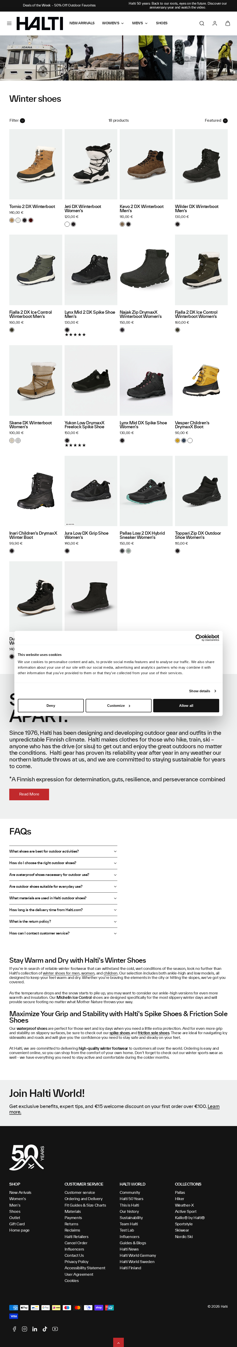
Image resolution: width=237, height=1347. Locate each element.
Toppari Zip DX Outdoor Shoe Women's (198, 535)
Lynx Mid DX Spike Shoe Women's (143, 425)
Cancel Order (76, 1243)
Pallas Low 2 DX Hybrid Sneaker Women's (142, 535)
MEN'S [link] (137, 23)
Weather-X (184, 1205)
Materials (73, 1212)
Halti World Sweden (137, 1262)
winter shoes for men (61, 973)
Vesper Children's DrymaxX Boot (192, 425)
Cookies (72, 1281)
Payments (73, 1218)
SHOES (162, 23)
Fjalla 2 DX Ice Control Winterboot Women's (196, 314)
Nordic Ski (184, 1237)
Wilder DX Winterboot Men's (196, 209)
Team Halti (129, 1224)
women (87, 973)
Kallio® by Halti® (190, 1218)
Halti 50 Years (131, 1199)
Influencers (74, 1249)
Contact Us (74, 1255)
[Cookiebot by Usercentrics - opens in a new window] (199, 637)
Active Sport (185, 1212)
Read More (29, 794)
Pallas (180, 1193)
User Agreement (79, 1274)
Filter (14, 120)
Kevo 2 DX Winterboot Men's (141, 209)
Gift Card (17, 1224)
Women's (17, 1199)
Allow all (186, 706)
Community (130, 1193)
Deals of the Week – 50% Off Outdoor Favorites (59, 5)
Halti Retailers (76, 1237)
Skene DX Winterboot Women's (30, 425)
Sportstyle (184, 1224)
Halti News (129, 1249)
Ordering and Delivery (84, 1199)
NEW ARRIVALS (82, 23)
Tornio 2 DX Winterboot (32, 207)
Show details (199, 691)
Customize (116, 706)
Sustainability (131, 1218)
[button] (9, 23)
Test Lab (127, 1230)
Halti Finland (130, 1268)
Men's (14, 1205)
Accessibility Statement (85, 1268)
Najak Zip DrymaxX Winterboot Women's (141, 314)
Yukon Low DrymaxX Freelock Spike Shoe (85, 425)
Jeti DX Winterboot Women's (83, 209)
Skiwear (182, 1230)
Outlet (14, 1218)
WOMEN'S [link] (110, 23)
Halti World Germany (138, 1255)
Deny (51, 706)
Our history (129, 1212)
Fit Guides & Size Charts (85, 1205)
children (110, 973)
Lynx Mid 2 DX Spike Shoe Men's (90, 314)
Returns (71, 1224)
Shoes (14, 1212)
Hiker (179, 1199)
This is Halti (129, 1205)
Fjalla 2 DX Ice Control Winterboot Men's (30, 314)
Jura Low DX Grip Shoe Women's (87, 535)
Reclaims (72, 1230)
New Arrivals (20, 1193)
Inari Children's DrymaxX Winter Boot (33, 535)
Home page (19, 1230)
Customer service (80, 1193)
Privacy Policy (77, 1262)
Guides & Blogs (133, 1243)
